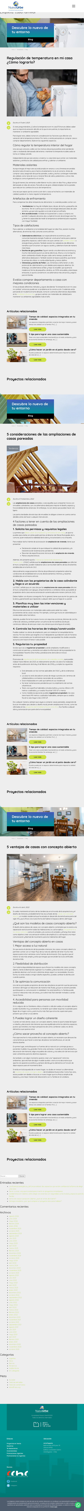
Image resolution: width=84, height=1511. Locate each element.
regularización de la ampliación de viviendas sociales (44, 659)
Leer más (37, 329)
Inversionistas (12, 1451)
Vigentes (12, 1358)
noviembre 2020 (15, 1347)
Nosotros (10, 1446)
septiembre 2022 (15, 1297)
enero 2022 (13, 1315)
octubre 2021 (14, 1322)
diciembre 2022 (15, 1293)
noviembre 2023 (15, 1270)
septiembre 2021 (15, 1325)
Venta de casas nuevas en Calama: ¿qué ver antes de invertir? (32, 1199)
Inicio (13, 49)
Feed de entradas (16, 1382)
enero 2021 (13, 1342)
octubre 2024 (14, 1258)
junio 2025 (13, 1241)
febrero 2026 (14, 1224)
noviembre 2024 (15, 1256)
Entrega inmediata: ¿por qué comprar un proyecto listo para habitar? (35, 1201)
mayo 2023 (13, 1283)
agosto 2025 (14, 1236)
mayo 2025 (13, 1243)
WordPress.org (14, 1387)
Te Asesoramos (12, 1448)
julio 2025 (12, 1238)
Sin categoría (14, 1371)
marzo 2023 (13, 1288)
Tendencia (13, 1366)
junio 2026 (13, 1219)
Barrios (11, 1363)
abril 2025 (12, 1246)
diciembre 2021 (14, 1317)
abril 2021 (12, 1337)
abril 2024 (12, 1263)
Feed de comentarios (17, 1385)
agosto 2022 (14, 1300)
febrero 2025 (14, 1251)
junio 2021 (12, 1332)
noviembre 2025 (15, 1228)
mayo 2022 (13, 1305)
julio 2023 (12, 1278)
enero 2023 (13, 1290)
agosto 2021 (13, 1327)
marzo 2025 (13, 1248)
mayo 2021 (13, 1334)
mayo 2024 (13, 1261)
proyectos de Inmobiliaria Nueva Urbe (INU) (42, 707)
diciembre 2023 (15, 1268)
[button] (78, 1505)
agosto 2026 (14, 1216)
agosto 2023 (14, 1275)
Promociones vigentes (15, 1453)
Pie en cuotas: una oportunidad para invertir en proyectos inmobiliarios (36, 1191)
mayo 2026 (13, 1221)
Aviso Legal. (53, 1507)
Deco (11, 1361)
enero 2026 (13, 1226)
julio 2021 (12, 1330)
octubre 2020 (14, 1349)
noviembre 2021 (15, 1320)
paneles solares (69, 241)
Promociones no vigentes (16, 1456)
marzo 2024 (13, 1265)
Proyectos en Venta (14, 1443)
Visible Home (14, 1368)
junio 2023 (13, 1280)
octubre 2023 (14, 1273)
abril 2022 (12, 1307)
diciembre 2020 (15, 1344)
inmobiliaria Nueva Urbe (26, 294)
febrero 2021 (14, 1339)
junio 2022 (13, 1302)
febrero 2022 (14, 1312)
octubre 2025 (14, 1231)
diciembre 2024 (15, 1253)
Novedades (20, 49)
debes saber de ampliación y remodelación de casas (45, 533)
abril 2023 (12, 1285)
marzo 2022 (13, 1310)
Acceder (12, 1380)
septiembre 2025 (15, 1233)
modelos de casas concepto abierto (29, 1072)
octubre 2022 (14, 1295)
